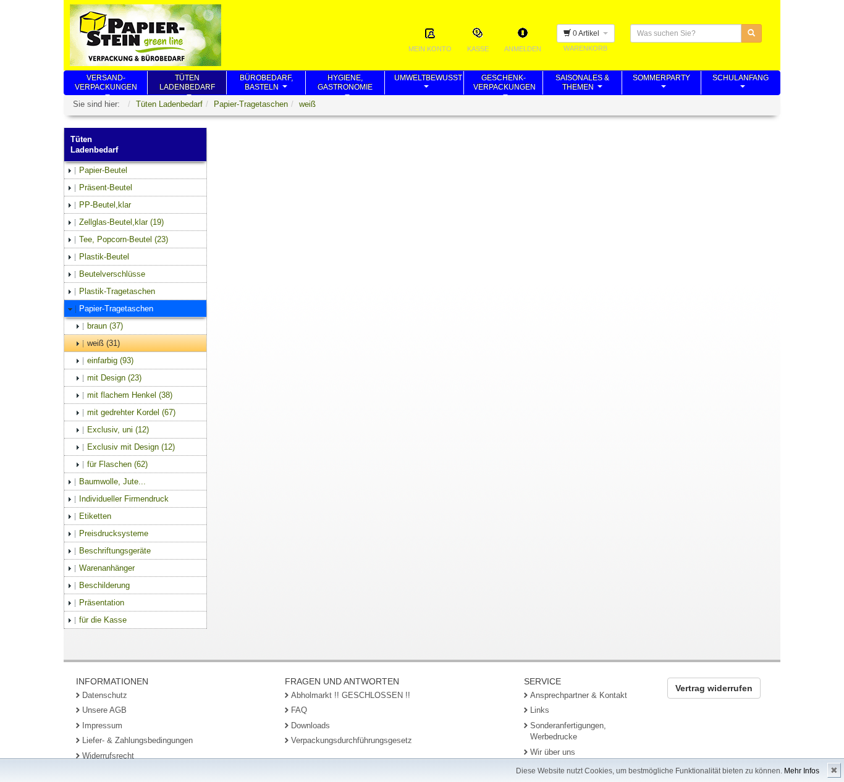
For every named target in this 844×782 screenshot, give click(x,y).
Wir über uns (552, 752)
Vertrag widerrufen (714, 688)
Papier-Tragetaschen (251, 104)
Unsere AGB (104, 710)
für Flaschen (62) (117, 464)
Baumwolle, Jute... (112, 481)
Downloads (310, 725)
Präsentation (101, 602)
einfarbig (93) (110, 360)
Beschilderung (104, 585)
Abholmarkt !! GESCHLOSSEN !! (350, 695)
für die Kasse (103, 619)
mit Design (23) (114, 377)
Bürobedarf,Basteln (266, 84)
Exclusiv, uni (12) (118, 429)
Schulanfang (740, 84)
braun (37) (105, 325)
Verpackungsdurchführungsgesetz (351, 740)
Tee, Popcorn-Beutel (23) (123, 239)
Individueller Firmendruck (124, 498)
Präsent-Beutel (105, 187)
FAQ (299, 710)
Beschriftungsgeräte (115, 550)
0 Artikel (587, 33)
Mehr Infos (801, 771)
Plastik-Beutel (104, 256)
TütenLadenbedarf (187, 84)
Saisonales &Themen (582, 84)
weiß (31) (103, 343)
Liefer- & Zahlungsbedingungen (137, 740)
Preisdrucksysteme (113, 533)
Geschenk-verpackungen (504, 84)
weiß (307, 104)
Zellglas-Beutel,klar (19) (121, 222)
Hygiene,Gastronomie (345, 84)
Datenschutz (104, 695)
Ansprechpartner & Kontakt (578, 695)
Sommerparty (661, 84)
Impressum (102, 725)
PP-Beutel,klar (105, 204)
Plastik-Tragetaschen (117, 291)
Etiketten (95, 516)
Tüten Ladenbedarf (169, 104)
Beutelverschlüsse (112, 274)
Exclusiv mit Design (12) (131, 447)
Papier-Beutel (103, 170)
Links (539, 710)
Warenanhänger (107, 568)
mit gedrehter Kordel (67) (131, 412)
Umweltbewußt (428, 84)
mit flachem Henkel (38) (129, 395)
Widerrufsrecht (108, 755)
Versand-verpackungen (106, 84)
